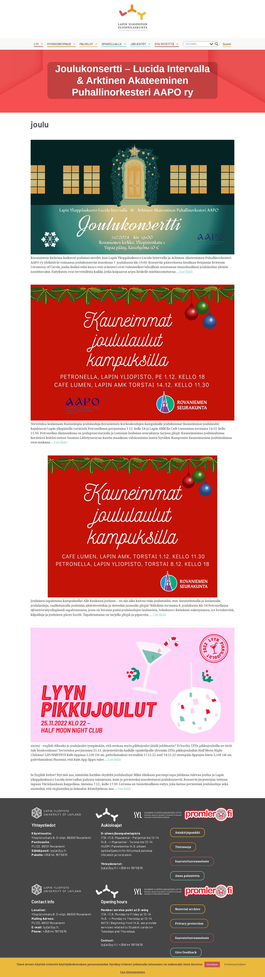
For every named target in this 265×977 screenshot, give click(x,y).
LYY (36, 44)
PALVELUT (86, 44)
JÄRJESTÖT (138, 44)
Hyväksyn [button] (212, 964)
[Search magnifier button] (216, 43)
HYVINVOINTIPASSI (59, 44)
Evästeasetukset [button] (235, 964)
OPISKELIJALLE (112, 44)
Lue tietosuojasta (132, 972)
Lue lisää (186, 272)
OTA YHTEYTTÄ (164, 44)
